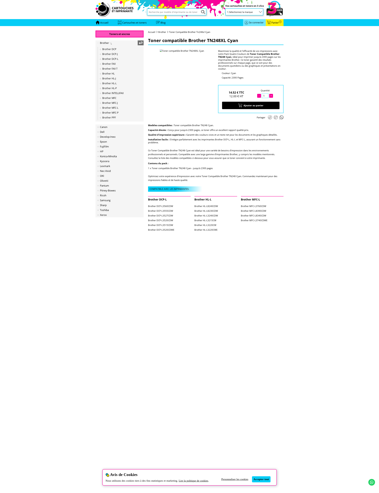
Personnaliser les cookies (234, 479)
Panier (276, 22)
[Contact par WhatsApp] (371, 482)
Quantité (265, 90)
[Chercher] (203, 12)
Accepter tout (261, 479)
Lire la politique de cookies (193, 480)
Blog (163, 22)
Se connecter (256, 22)
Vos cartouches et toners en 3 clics (244, 5)
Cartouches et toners (134, 22)
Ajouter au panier (253, 105)
